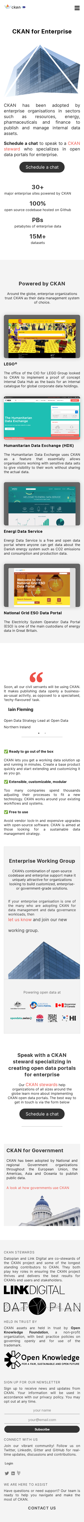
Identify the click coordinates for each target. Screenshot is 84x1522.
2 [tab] (45, 733)
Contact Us (42, 167)
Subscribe (42, 1429)
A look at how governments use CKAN (37, 1188)
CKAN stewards (42, 1084)
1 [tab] (39, 733)
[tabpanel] (42, 701)
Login (9, 1463)
